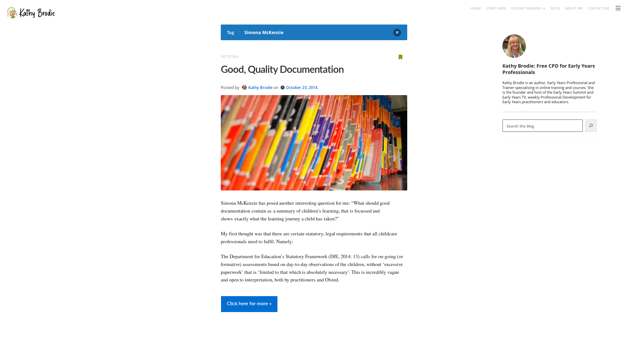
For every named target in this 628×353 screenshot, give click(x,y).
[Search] (591, 125)
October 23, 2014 (301, 87)
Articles (230, 56)
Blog (555, 8)
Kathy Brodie (260, 87)
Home (476, 8)
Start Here (496, 8)
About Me (574, 8)
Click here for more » (249, 303)
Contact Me (598, 8)
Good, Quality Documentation (282, 70)
